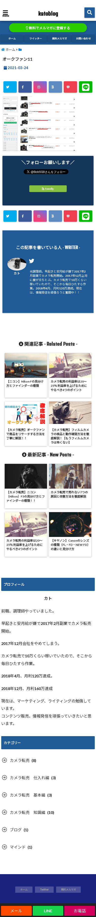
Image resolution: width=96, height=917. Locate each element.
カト (17, 273)
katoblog (48, 13)
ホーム (12, 38)
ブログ (16, 829)
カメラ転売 (20, 760)
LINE (48, 910)
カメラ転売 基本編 (27, 795)
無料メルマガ (59, 38)
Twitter (44, 889)
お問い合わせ (83, 38)
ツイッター (36, 38)
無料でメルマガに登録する (49, 28)
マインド (18, 847)
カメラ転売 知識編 (27, 812)
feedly (49, 189)
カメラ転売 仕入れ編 (29, 777)
